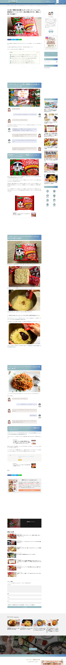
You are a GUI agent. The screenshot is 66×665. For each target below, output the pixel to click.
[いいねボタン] (8, 470)
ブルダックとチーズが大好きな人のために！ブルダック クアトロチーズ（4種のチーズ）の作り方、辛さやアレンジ (39, 629)
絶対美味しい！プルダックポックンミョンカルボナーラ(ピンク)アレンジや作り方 (21, 214)
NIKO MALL (48, 1)
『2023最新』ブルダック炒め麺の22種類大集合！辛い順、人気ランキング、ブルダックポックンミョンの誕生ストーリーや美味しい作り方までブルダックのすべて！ (22, 442)
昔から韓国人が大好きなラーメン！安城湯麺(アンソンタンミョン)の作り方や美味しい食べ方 (51, 160)
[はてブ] (17, 39)
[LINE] (20, 39)
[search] (57, 62)
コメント (9, 584)
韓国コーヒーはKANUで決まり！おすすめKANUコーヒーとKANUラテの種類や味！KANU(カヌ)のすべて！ (50, 110)
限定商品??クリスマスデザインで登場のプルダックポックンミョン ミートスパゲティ (23, 56)
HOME (9, 5)
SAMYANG (22, 16)
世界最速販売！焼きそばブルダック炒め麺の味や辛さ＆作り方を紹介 (13, 629)
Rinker (20, 457)
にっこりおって (35, 661)
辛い (31, 16)
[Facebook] (9, 39)
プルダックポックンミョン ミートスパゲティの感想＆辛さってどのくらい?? (22, 62)
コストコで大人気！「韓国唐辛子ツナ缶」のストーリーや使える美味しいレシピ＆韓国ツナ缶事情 (51, 147)
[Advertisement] (24, 73)
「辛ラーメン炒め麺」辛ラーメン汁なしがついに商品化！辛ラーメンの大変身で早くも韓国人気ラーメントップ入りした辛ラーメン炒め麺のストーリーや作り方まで (52, 630)
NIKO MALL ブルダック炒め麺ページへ (29, 490)
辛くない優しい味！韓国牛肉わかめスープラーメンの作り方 (26, 554)
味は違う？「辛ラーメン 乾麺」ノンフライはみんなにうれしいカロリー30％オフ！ (29, 574)
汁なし (29, 16)
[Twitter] (13, 39)
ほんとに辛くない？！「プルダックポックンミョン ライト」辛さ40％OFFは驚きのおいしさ (29, 542)
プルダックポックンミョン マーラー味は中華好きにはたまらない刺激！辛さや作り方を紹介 (29, 567)
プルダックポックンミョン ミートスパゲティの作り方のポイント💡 (22, 59)
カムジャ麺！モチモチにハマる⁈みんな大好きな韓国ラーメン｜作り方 (50, 122)
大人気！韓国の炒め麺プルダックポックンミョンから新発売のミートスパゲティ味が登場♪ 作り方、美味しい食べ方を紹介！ (33, 5)
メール (8, 597)
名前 (8, 593)
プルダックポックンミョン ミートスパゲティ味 (25, 456)
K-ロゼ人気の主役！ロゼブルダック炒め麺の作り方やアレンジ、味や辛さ (50, 183)
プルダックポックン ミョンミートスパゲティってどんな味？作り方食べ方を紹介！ (23, 58)
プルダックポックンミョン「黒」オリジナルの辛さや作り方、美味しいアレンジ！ (22, 465)
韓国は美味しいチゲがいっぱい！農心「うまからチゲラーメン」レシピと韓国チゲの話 (29, 548)
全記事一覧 (46, 55)
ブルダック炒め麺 (26, 16)
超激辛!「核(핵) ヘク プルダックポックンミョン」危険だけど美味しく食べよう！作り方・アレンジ (28, 536)
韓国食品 (12, 5)
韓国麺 (15, 5)
